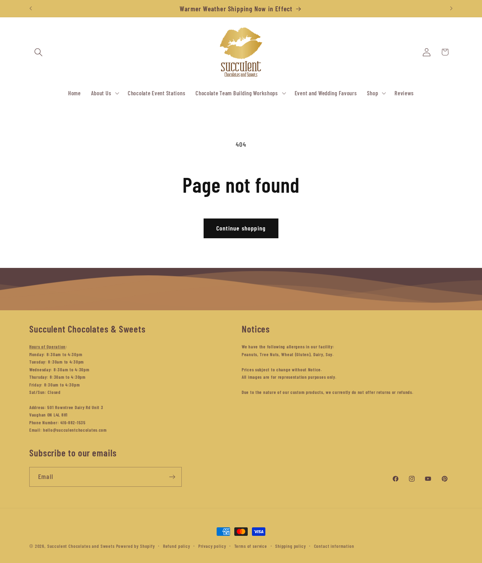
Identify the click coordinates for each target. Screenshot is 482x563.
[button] (38, 52)
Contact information (334, 546)
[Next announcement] (451, 8)
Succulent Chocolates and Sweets (81, 546)
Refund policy (176, 546)
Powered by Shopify (135, 546)
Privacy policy (212, 546)
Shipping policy (290, 546)
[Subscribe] (172, 477)
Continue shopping (241, 228)
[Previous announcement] (30, 8)
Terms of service (250, 546)
